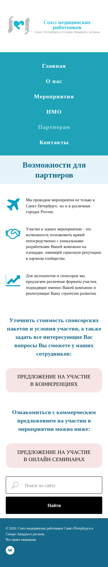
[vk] (10, 550)
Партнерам (54, 127)
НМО (54, 111)
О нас (54, 81)
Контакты (54, 142)
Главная (54, 65)
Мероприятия (54, 96)
